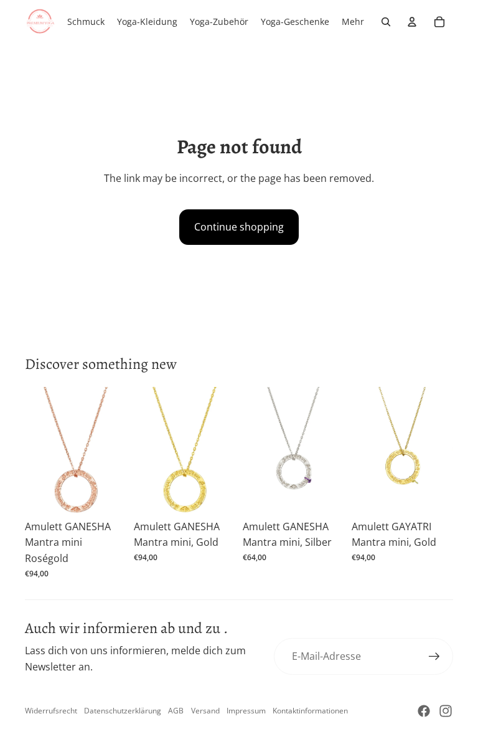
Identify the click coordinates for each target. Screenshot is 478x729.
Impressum (246, 710)
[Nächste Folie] (116, 450)
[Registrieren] (434, 657)
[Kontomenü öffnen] (412, 22)
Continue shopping (239, 227)
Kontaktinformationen (310, 710)
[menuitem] (352, 22)
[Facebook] (423, 710)
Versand (205, 710)
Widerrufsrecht (51, 710)
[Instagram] (445, 710)
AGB (176, 710)
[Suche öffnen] (386, 22)
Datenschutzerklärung (122, 710)
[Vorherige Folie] (34, 450)
